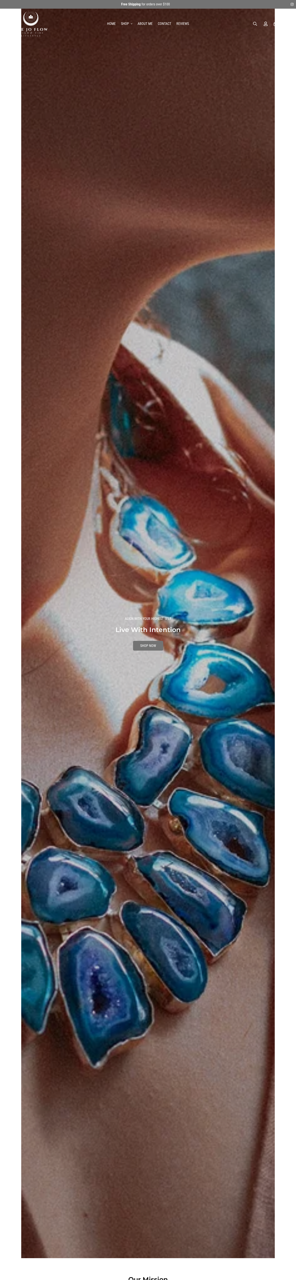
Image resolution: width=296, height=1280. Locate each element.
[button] (276, 24)
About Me (145, 24)
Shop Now (148, 641)
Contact (164, 24)
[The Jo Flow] (31, 24)
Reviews (182, 24)
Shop (125, 24)
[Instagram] (292, 4)
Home (111, 24)
